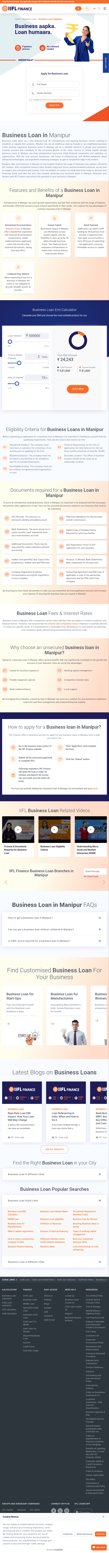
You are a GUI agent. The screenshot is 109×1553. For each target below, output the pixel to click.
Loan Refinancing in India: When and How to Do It (65, 1116)
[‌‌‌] (78, 8)
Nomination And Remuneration (93, 1348)
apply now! (93, 788)
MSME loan (13, 1219)
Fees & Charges (93, 1306)
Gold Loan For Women (30, 1330)
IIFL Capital (7, 1510)
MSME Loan (28, 1304)
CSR (46, 1312)
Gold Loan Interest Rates (43, 1280)
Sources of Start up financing (54, 1231)
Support (69, 1313)
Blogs (46, 1304)
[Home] (17, 8)
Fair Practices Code (95, 1318)
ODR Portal (49, 1320)
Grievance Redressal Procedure (95, 1355)
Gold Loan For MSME (30, 1323)
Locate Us (70, 1296)
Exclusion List (92, 1336)
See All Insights (54, 1149)
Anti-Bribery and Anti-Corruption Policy (93, 1378)
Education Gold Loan (30, 1316)
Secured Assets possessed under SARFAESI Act (94, 1429)
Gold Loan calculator (7, 1304)
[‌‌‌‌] (99, 8)
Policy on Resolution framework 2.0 (95, 1393)
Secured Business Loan (31, 1337)
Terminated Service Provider (95, 1420)
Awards (47, 1300)
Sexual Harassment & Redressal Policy (95, 1491)
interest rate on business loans (62, 623)
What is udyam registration (20, 1231)
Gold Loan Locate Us (73, 1308)
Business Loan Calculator (9, 1297)
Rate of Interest (15, 377)
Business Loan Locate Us (72, 1301)
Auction (27, 1342)
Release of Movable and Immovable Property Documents (95, 1325)
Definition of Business (50, 1223)
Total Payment (66, 367)
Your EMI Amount (67, 355)
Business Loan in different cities (26, 1174)
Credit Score (29, 1346)
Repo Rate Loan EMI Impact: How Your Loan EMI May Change (21, 1116)
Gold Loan (24, 1280)
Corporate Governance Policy (94, 1341)
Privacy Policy (66, 100)
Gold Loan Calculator (66, 1280)
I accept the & (46, 100)
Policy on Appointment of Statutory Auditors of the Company (94, 1440)
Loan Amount (14, 335)
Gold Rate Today (86, 1280)
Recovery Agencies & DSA (95, 1413)
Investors (48, 1316)
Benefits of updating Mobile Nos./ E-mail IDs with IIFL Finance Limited (95, 1452)
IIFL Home (35, 1510)
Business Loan (16, 1109)
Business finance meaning (20, 1246)
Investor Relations (94, 1367)
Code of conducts (94, 1471)
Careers (47, 1308)
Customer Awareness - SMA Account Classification (94, 1403)
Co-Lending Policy (94, 1296)
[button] (103, 836)
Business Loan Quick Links (23, 1200)
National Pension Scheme (73, 1319)
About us (48, 1296)
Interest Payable (88, 367)
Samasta (21, 1510)
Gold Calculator (9, 1313)
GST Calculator (9, 1309)
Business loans (13, 228)
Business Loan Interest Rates (54, 1211)
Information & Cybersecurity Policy (95, 1484)
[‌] (53, 1510)
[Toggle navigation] (104, 8)
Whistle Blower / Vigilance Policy (93, 1312)
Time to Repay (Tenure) (15, 357)
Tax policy (90, 1479)
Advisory (90, 1371)
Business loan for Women (85, 1219)
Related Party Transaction (92, 1362)
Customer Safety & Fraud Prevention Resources (95, 1464)
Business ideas (47, 1246)
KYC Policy (91, 1331)
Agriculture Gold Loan (30, 1309)
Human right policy (95, 1475)
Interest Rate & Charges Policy (93, 1301)
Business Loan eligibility (51, 1219)
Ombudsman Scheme (92, 1386)
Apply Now (54, 105)
